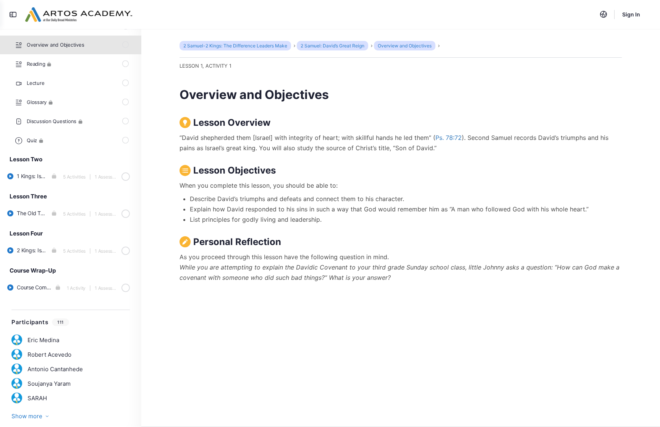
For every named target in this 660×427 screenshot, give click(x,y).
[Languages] (603, 14)
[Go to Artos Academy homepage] (78, 13)
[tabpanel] (401, 199)
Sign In (631, 14)
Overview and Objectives (405, 46)
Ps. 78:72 (448, 137)
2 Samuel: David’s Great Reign (332, 46)
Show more (26, 416)
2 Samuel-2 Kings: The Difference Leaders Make (235, 46)
